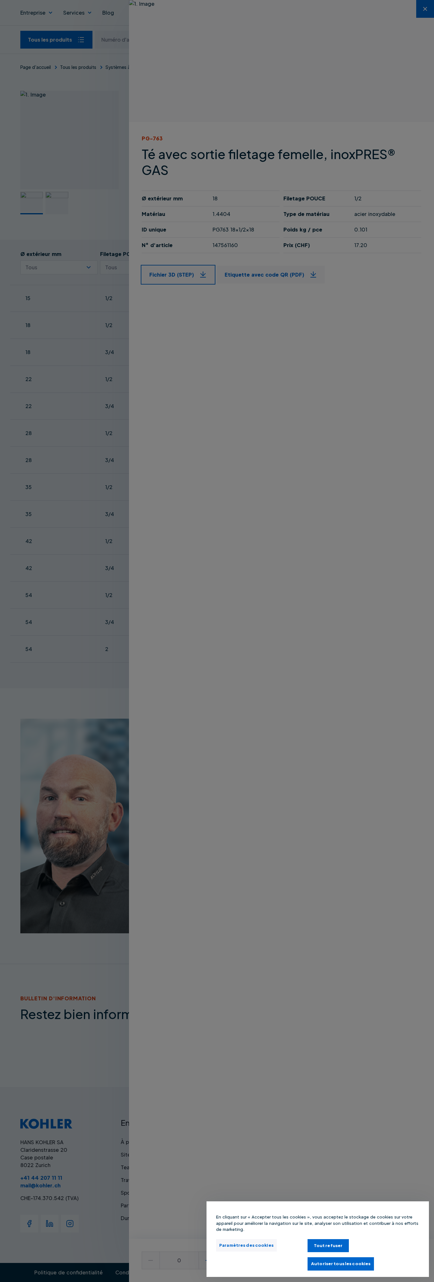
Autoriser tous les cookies (340, 1263)
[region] (318, 1239)
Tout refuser (328, 1245)
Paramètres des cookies (246, 1245)
